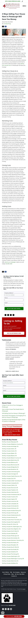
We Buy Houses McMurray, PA (10, 512)
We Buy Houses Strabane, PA (10, 551)
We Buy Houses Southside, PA (10, 549)
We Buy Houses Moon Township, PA (11, 519)
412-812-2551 (9, 263)
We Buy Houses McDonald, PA (10, 506)
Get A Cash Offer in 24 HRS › (13, 1)
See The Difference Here (14, 333)
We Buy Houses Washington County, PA (13, 558)
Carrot (23, 589)
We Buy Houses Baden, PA (9, 453)
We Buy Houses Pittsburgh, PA (10, 535)
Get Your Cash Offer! (19, 574)
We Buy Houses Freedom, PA (10, 490)
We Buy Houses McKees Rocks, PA (11, 510)
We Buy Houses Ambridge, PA (10, 446)
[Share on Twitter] (3, 26)
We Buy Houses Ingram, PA (9, 499)
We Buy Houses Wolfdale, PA (10, 563)
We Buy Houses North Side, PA (10, 531)
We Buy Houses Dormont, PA (10, 487)
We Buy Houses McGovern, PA (10, 508)
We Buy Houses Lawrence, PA (10, 501)
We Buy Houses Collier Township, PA (12, 480)
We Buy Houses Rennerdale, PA (10, 538)
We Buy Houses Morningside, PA (11, 522)
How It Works (5, 572)
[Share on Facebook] (6, 26)
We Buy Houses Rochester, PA (10, 542)
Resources (23, 572)
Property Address (9, 292)
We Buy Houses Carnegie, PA (10, 474)
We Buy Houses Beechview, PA (10, 460)
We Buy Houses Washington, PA (11, 556)
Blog (12, 574)
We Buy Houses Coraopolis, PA (10, 483)
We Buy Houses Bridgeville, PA (10, 467)
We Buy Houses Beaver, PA (9, 455)
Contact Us (14, 576)
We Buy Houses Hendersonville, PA (11, 494)
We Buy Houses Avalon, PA (9, 451)
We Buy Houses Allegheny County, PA (12, 444)
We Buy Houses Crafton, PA (9, 485)
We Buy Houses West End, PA (10, 561)
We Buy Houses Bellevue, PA (10, 462)
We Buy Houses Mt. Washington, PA (12, 526)
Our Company (16, 572)
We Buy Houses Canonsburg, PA (11, 471)
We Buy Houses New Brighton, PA (11, 529)
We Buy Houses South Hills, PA (10, 547)
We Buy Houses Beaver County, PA (11, 458)
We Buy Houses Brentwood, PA (10, 464)
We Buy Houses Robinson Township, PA (13, 540)
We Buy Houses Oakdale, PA (9, 533)
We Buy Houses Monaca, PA (9, 517)
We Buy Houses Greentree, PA (10, 492)
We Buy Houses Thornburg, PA (10, 554)
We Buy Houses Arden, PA (9, 448)
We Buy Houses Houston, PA (10, 496)
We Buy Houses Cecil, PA (8, 478)
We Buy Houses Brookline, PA (10, 469)
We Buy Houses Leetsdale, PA (10, 503)
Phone (6, 297)
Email (6, 302)
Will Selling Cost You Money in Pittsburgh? (13, 413)
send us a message (10, 262)
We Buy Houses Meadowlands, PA (11, 515)
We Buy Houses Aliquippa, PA (10, 442)
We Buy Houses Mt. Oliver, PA (10, 524)
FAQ (11, 572)
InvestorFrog (7, 23)
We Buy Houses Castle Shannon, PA (11, 476)
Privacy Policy (7, 574)
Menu (24, 6)
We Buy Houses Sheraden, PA (10, 545)
